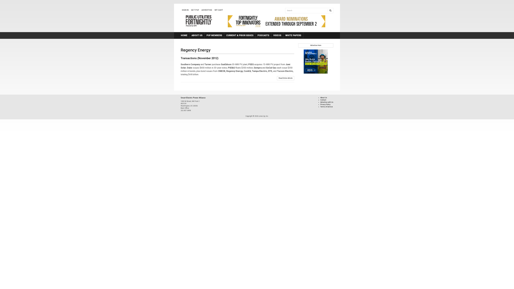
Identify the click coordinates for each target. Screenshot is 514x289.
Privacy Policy (325, 104)
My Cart (219, 10)
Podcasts (263, 35)
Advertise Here (315, 45)
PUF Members (214, 35)
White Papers (293, 35)
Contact (323, 100)
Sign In (185, 10)
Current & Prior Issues (239, 35)
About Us (197, 35)
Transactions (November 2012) (199, 58)
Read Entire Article (285, 78)
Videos (277, 35)
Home (184, 35)
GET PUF (195, 10)
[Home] (199, 21)
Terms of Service (326, 107)
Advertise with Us (326, 102)
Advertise (206, 10)
